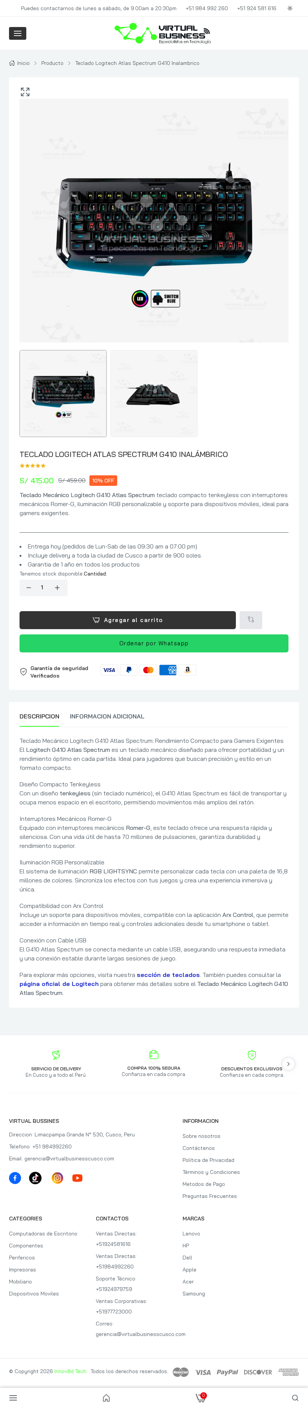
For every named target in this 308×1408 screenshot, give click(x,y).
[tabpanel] (154, 866)
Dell (187, 1257)
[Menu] (17, 33)
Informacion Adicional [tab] (107, 716)
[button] (154, 671)
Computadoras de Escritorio (43, 1233)
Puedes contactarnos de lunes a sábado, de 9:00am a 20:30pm (99, 8)
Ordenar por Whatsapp (154, 643)
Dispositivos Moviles (34, 1293)
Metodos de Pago (204, 1184)
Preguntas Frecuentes (210, 1196)
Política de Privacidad (208, 1160)
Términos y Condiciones (211, 1172)
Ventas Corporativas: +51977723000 (121, 1306)
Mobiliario (20, 1281)
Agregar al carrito (133, 620)
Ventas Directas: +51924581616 (116, 1238)
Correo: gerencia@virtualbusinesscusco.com (132, 1328)
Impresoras (22, 1269)
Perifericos (22, 1257)
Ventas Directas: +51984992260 (116, 1261)
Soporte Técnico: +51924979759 (116, 1283)
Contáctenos (199, 1148)
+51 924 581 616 (256, 8)
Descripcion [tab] (39, 716)
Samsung (194, 1293)
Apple (189, 1269)
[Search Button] (295, 1398)
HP (186, 1245)
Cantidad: (95, 573)
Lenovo (191, 1233)
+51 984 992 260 (207, 8)
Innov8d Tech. (71, 1371)
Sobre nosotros (201, 1136)
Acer (188, 1281)
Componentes (26, 1245)
